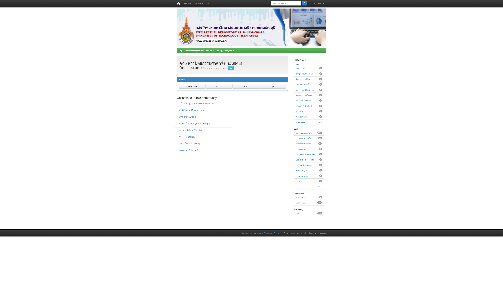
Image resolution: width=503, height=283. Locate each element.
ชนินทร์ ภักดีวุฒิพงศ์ (304, 106)
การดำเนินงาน (302, 176)
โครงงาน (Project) (188, 150)
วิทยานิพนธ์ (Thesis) (189, 143)
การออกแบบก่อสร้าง (304, 143)
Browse (198, 3)
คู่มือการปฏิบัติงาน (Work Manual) (196, 103)
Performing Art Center (305, 170)
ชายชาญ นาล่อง (302, 116)
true (297, 213)
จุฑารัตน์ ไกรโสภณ (304, 95)
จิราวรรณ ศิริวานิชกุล (305, 90)
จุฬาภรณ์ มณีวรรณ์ (304, 100)
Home (188, 3)
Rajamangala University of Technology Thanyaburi (262, 233)
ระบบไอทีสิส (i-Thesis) (190, 130)
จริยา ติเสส (300, 68)
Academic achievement (305, 154)
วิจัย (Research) (187, 136)
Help (209, 3)
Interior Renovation (304, 165)
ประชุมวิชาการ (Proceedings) (194, 123)
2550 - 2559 (301, 202)
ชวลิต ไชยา (301, 111)
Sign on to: (318, 3)
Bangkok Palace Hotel (305, 159)
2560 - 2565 (301, 197)
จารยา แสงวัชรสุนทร (304, 73)
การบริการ (300, 181)
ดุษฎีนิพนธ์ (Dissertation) (192, 110)
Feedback (309, 233)
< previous (300, 122)
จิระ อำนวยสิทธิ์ (302, 84)
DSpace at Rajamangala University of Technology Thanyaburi (206, 50)
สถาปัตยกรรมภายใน (304, 133)
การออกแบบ (301, 149)
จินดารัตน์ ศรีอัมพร (303, 79)
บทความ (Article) (188, 116)
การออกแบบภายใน (303, 138)
